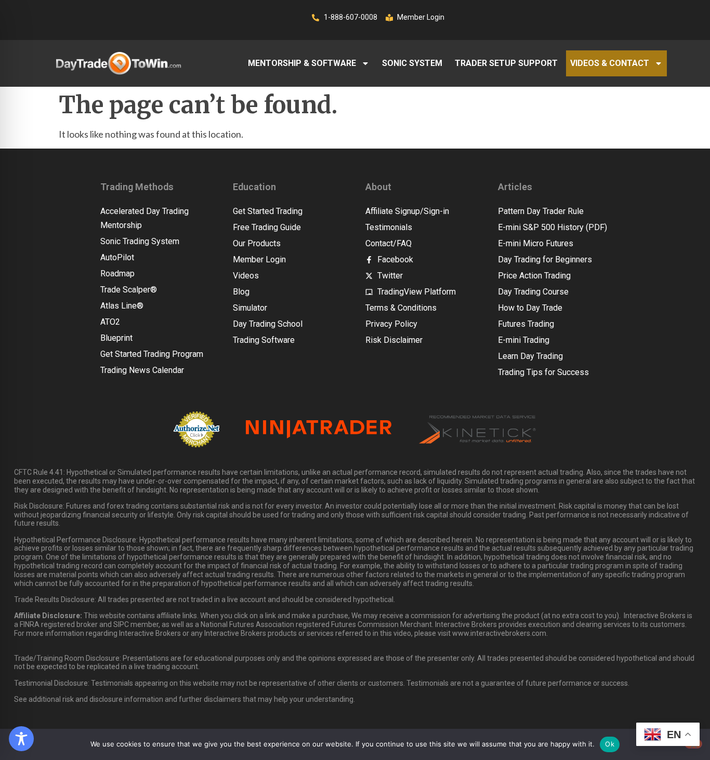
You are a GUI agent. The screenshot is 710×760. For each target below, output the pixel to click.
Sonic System (412, 63)
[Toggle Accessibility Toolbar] (21, 738)
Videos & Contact (609, 63)
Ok (609, 744)
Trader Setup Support (506, 63)
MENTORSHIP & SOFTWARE (302, 63)
